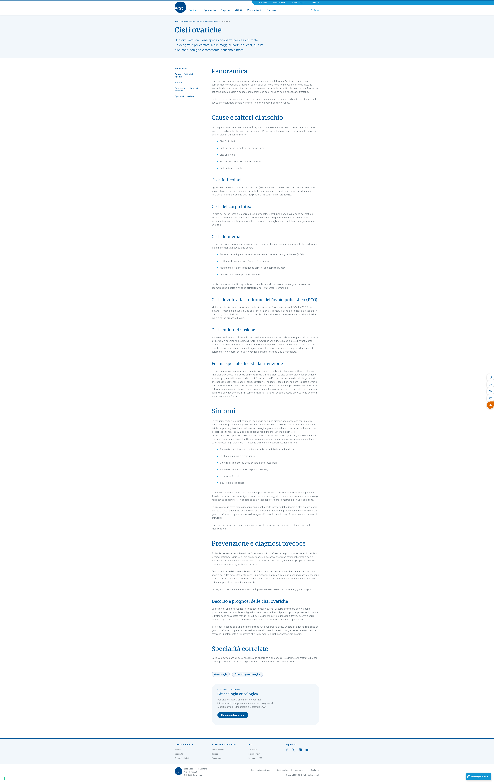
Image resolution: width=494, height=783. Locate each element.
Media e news (279, 3)
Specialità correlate (184, 96)
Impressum (299, 770)
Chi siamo (263, 3)
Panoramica (181, 68)
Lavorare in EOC (298, 3)
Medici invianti (218, 749)
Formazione (217, 758)
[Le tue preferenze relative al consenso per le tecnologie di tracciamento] (4, 778)
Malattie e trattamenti (212, 21)
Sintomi (178, 82)
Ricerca (215, 754)
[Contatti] (490, 391)
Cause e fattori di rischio (184, 75)
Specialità (179, 754)
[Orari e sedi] (490, 377)
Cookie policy (282, 770)
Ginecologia (220, 674)
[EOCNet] (490, 398)
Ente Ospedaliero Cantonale (185, 21)
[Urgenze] (490, 405)
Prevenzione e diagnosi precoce (186, 89)
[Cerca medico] (490, 384)
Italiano (313, 3)
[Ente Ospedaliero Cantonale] (180, 7)
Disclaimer (315, 770)
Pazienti (199, 21)
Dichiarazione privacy (260, 770)
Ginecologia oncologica (247, 674)
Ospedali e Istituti (182, 758)
